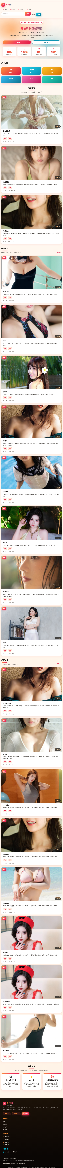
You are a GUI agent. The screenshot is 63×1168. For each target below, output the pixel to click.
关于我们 (7, 1142)
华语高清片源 (14, 1163)
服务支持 (7, 1137)
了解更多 (45, 42)
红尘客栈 (6, 182)
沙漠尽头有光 (7, 703)
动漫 (29, 9)
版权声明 (7, 1139)
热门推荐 (5, 1129)
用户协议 (7, 1145)
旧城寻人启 (6, 392)
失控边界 (6, 854)
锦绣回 (5, 441)
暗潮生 (5, 754)
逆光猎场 (6, 805)
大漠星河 (6, 592)
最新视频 (5, 1127)
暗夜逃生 (6, 952)
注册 (39, 14)
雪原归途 (6, 292)
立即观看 (17, 42)
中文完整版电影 (6, 1163)
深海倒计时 (6, 1001)
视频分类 (5, 1124)
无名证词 (6, 903)
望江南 (5, 543)
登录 (33, 14)
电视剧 (21, 9)
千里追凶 (6, 231)
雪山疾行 (6, 1051)
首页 (6, 9)
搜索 (28, 14)
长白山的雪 (6, 131)
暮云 (4, 643)
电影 (13, 9)
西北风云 (6, 341)
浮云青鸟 (6, 492)
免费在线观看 (22, 1163)
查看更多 (59, 252)
